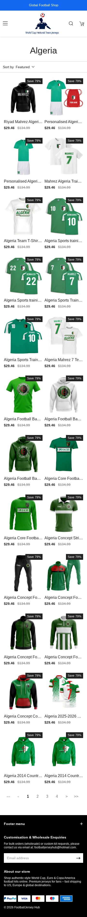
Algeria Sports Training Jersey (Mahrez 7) (63, 302)
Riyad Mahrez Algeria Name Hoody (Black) (22, 124)
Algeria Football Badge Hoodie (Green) (22, 480)
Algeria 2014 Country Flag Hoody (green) (62, 778)
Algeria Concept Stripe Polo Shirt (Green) (62, 540)
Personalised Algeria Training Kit (22, 183)
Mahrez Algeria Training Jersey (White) (63, 183)
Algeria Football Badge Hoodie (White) (63, 421)
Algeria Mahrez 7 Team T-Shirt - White (62, 362)
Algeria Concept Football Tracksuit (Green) (63, 599)
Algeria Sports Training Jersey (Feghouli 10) (23, 362)
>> (76, 796)
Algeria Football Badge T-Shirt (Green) (22, 421)
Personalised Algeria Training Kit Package (62, 124)
